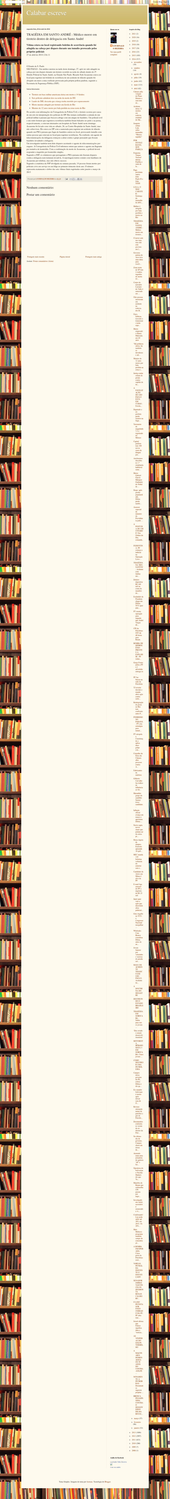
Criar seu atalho (115, 1467)
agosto (136, 74)
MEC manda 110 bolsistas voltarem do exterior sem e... (138, 861)
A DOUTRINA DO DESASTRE (138, 990)
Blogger (107, 1481)
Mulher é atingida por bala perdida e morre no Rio (137, 212)
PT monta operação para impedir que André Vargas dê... (138, 618)
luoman (89, 1481)
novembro (138, 62)
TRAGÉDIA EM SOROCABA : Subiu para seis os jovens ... (138, 1019)
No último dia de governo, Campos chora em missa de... (137, 1143)
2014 (134, 59)
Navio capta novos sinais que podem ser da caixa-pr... (138, 831)
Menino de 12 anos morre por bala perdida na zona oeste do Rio (58, 108)
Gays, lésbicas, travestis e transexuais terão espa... (138, 319)
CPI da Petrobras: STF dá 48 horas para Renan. (138, 634)
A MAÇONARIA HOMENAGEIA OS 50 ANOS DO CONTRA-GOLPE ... (138, 1361)
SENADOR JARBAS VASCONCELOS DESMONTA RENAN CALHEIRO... (138, 1289)
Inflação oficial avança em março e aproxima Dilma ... (138, 816)
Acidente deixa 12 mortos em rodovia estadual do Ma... (137, 113)
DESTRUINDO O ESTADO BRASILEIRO (138, 1003)
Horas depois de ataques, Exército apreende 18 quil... (138, 845)
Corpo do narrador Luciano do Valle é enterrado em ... (138, 288)
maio (136, 84)
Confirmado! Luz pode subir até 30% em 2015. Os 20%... (138, 1220)
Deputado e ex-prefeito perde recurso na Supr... (138, 415)
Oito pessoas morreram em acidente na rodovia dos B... (138, 304)
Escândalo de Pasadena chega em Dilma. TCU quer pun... (138, 602)
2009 (134, 1447)
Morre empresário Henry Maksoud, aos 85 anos (138, 334)
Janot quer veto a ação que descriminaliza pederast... (138, 904)
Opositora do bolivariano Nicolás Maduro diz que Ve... (138, 1173)
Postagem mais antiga (93, 256)
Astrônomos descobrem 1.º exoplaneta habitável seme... (138, 464)
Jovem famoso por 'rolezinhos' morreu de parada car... (138, 954)
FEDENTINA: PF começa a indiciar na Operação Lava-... (138, 552)
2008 (134, 1450)
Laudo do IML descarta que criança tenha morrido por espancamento (60, 101)
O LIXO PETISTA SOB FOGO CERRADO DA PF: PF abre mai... (138, 1310)
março (136, 1418)
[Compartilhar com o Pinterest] (81, 179)
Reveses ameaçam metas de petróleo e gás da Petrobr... (138, 1112)
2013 (134, 1432)
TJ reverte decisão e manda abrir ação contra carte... (138, 693)
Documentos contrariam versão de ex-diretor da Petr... (138, 1127)
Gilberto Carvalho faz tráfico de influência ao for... (138, 784)
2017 (134, 48)
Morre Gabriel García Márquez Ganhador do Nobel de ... (138, 480)
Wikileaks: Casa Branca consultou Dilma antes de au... (138, 937)
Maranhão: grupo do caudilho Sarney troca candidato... (138, 800)
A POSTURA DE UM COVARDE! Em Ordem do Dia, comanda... (138, 533)
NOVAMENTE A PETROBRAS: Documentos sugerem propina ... (138, 1384)
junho (136, 81)
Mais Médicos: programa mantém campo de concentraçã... (138, 1236)
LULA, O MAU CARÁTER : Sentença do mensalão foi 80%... (138, 195)
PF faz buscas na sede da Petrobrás (138, 680)
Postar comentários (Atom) (43, 261)
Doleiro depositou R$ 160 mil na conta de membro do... (138, 586)
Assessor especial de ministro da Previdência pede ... (138, 514)
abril (136, 88)
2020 (134, 37)
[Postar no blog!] (73, 179)
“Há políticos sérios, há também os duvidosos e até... (138, 349)
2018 (134, 44)
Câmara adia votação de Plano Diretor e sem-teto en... (138, 97)
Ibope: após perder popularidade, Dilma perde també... (138, 497)
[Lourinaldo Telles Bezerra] (111, 1464)
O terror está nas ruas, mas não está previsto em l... (138, 243)
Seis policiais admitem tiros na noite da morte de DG (53, 98)
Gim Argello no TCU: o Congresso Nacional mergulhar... (138, 920)
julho (136, 77)
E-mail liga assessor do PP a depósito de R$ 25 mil (137, 890)
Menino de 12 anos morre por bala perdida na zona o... (138, 364)
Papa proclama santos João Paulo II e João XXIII (138, 177)
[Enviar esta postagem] (66, 179)
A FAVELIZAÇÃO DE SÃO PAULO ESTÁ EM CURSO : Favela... (138, 397)
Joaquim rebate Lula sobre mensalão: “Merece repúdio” (138, 130)
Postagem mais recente (35, 256)
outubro (137, 68)
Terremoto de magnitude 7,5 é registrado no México (138, 431)
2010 (134, 1443)
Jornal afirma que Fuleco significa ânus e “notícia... (138, 1327)
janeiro (137, 1428)
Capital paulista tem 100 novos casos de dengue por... (137, 448)
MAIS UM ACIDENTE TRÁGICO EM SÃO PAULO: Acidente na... (137, 974)
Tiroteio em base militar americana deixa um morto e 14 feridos (58, 94)
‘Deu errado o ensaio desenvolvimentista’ (138, 1033)
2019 (134, 41)
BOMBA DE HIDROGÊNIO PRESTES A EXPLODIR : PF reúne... (138, 651)
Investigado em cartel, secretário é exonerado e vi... (138, 1205)
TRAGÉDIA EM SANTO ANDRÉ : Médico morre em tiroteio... (138, 228)
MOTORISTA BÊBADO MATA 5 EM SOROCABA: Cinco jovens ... (138, 1049)
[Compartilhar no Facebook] (78, 179)
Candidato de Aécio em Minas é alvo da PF (138, 876)
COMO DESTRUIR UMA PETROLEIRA (138, 1064)
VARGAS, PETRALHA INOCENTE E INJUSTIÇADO (138, 1270)
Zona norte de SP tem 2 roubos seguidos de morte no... (138, 273)
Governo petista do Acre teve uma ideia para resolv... (138, 258)
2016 (134, 51)
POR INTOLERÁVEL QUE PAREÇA (138, 144)
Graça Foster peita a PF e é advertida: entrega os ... (138, 668)
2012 (134, 1436)
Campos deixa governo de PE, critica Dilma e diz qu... (137, 1079)
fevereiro (137, 1422)
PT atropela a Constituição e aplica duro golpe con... (138, 742)
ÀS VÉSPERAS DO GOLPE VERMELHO (138, 1341)
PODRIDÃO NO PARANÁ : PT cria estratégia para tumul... (138, 724)
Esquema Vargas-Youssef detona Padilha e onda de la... (137, 160)
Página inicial (65, 256)
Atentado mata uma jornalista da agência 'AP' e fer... (138, 1159)
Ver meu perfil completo (115, 53)
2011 (134, 1439)
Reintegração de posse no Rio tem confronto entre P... (138, 708)
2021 (134, 33)
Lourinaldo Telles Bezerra (118, 1462)
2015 (134, 55)
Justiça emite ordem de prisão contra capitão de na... (138, 379)
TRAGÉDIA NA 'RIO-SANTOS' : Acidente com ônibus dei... (138, 569)
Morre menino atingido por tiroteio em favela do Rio (53, 104)
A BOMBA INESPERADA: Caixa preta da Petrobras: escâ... (138, 1253)
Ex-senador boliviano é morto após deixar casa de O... (138, 1096)
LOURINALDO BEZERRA (118, 47)
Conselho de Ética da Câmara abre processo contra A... (138, 760)
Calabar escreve (46, 12)
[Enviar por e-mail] (71, 179)
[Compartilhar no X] (76, 179)
